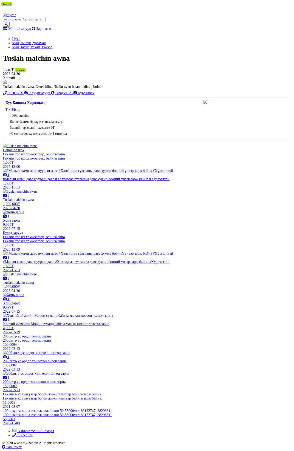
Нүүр (16, 39)
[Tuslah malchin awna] (20, 146)
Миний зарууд (19, 29)
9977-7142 (24, 435)
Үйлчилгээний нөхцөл (36, 431)
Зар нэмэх (43, 29)
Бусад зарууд (13, 233)
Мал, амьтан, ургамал (29, 43)
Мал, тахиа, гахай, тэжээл (32, 47)
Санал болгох (13, 150)
